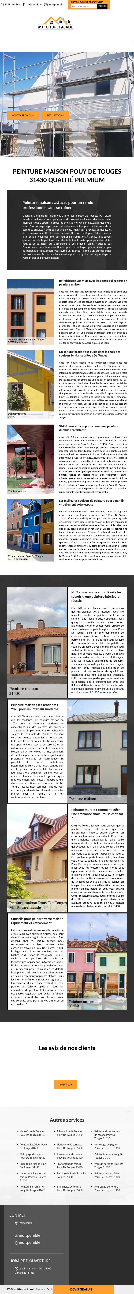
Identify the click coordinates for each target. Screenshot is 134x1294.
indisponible (12, 4)
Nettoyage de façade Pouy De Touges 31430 (32, 1156)
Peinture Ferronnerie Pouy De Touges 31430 (32, 1188)
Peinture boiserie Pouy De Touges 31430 (71, 1175)
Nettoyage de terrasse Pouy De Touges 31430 (70, 1146)
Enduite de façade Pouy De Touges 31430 (33, 1166)
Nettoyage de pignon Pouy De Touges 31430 (107, 1146)
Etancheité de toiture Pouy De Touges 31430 (70, 1188)
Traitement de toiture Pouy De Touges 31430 (70, 1166)
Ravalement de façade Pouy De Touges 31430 (70, 1156)
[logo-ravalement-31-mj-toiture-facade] (55, 22)
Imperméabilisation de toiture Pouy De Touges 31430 (33, 1177)
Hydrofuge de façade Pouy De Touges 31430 (32, 1133)
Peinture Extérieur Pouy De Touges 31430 (33, 1146)
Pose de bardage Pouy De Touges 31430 (108, 1166)
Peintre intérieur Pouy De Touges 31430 (108, 1156)
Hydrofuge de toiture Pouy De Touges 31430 (107, 1188)
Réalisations (55, 115)
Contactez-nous (23, 115)
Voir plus (65, 1084)
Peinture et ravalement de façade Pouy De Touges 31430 (107, 1135)
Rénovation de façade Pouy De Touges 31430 (70, 1133)
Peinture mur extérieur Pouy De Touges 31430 (107, 1175)
